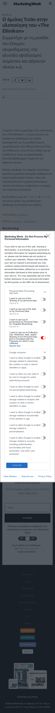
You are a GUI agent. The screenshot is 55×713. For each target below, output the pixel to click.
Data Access (27, 476)
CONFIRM (17, 465)
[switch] (43, 299)
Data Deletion (10, 476)
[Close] (49, 237)
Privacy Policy (44, 476)
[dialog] (27, 356)
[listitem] (27, 292)
